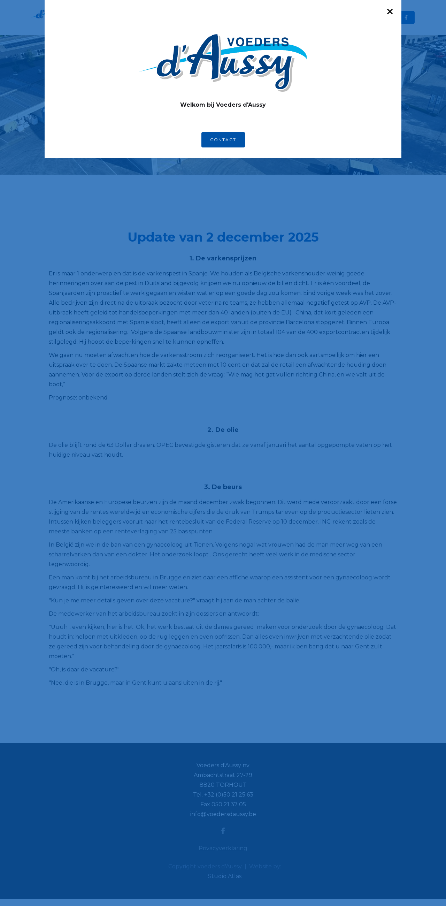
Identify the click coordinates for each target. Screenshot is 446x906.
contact (223, 139)
